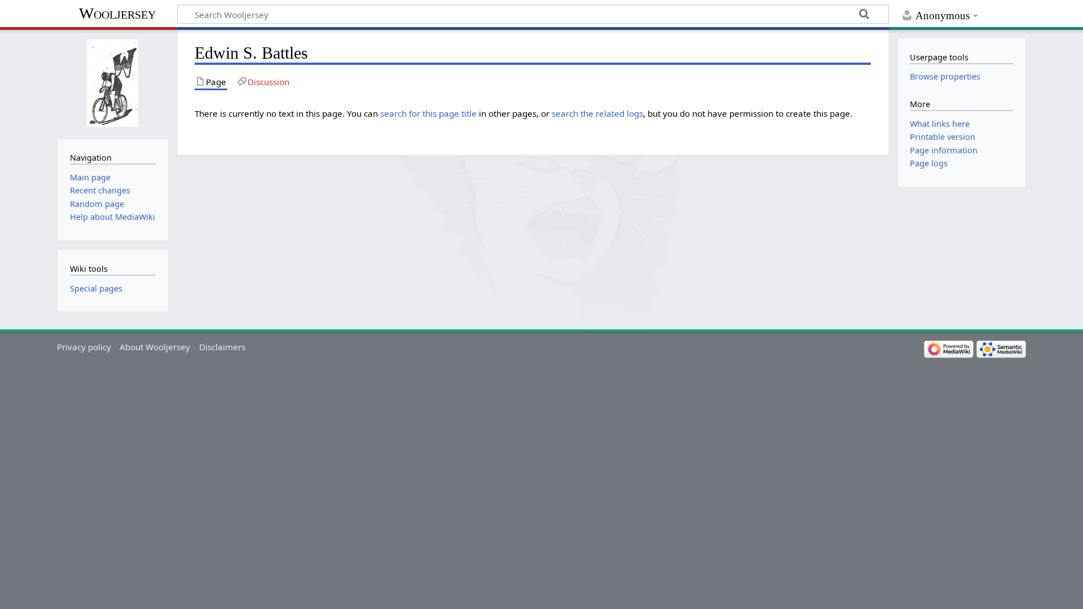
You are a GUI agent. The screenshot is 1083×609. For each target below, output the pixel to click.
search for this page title (428, 113)
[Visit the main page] (112, 83)
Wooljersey (117, 13)
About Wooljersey (155, 346)
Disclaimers (222, 346)
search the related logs (597, 113)
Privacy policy (84, 346)
